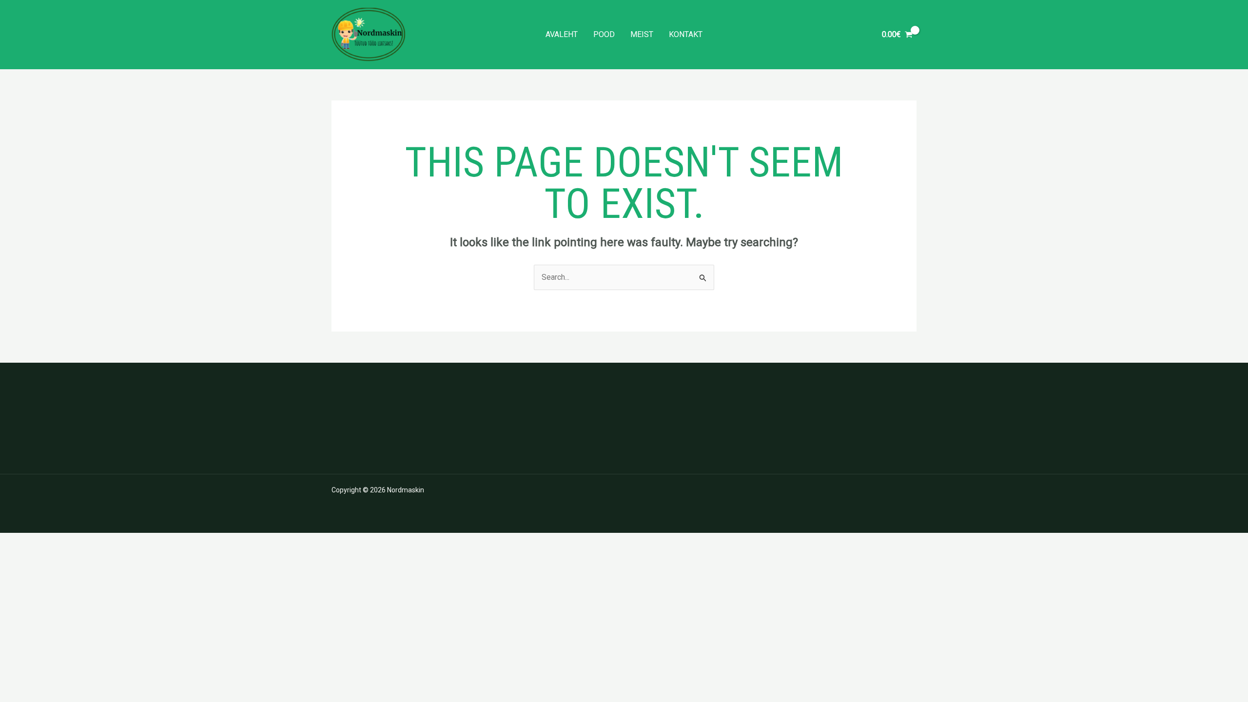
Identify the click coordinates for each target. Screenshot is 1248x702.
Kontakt (685, 34)
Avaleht (562, 34)
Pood (604, 34)
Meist (641, 34)
